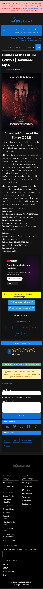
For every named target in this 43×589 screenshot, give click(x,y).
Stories (7, 440)
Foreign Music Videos (8, 529)
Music (16, 440)
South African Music (8, 487)
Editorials (6, 513)
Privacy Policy (8, 571)
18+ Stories (7, 483)
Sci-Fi (34, 327)
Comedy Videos (6, 517)
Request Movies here (27, 372)
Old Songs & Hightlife (8, 500)
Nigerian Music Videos (9, 523)
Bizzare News (8, 509)
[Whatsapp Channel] (8, 426)
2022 (25, 333)
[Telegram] (35, 426)
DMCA (5, 568)
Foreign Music (8, 492)
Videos (7, 446)
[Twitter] (15, 426)
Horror (25, 327)
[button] (4, 30)
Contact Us (26, 504)
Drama (17, 327)
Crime (9, 327)
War (17, 333)
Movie (7, 69)
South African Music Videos (8, 535)
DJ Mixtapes (8, 505)
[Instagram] (21, 426)
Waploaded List (9, 540)
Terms (5, 564)
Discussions (27, 440)
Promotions (26, 500)
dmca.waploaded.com (33, 8)
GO (38, 47)
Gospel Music (8, 496)
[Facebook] (28, 426)
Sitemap (6, 575)
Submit (21, 416)
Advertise (26, 497)
